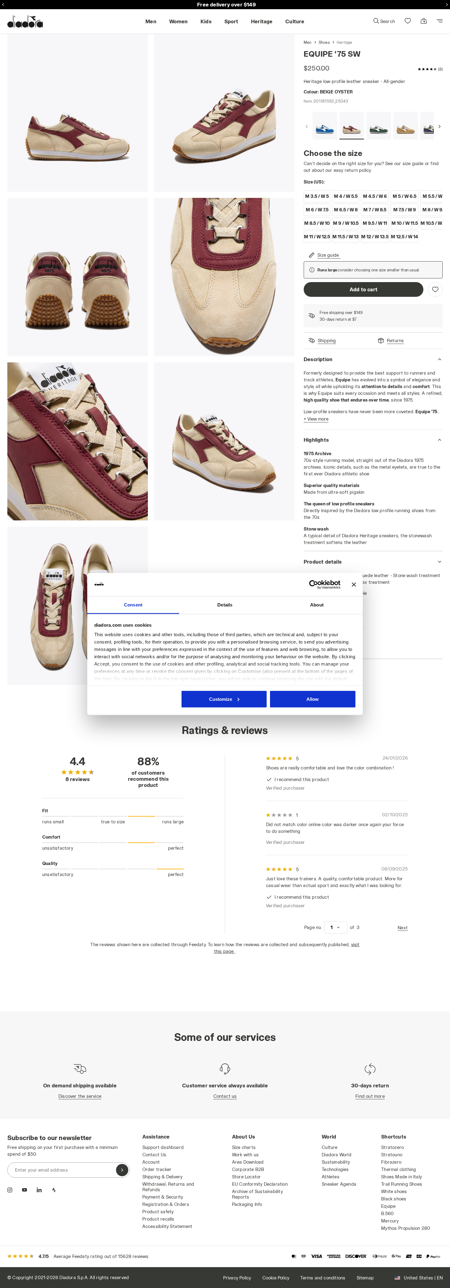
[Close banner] (354, 585)
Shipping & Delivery (162, 1176)
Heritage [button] (262, 21)
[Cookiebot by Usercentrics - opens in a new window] (313, 584)
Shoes (324, 42)
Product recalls (158, 1219)
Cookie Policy (276, 1277)
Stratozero (392, 1147)
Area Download (248, 1162)
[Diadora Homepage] (25, 21)
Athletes (330, 1176)
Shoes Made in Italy (401, 1176)
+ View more (316, 418)
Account (151, 1162)
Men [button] (150, 21)
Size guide (328, 255)
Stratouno (391, 1154)
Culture (329, 1147)
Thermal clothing (398, 1169)
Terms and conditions (322, 1277)
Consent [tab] (133, 604)
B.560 (387, 1213)
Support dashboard (163, 1147)
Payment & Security (162, 1196)
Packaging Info (247, 1204)
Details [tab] (224, 604)
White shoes (394, 1191)
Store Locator (246, 1176)
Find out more (370, 1096)
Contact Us (154, 1154)
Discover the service (79, 1096)
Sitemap (365, 1277)
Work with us (245, 1154)
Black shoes (393, 1198)
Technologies (335, 1169)
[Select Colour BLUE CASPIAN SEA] (432, 125)
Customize (220, 698)
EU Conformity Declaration (260, 1184)
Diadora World (336, 1154)
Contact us (225, 1096)
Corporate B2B (248, 1169)
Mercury (390, 1220)
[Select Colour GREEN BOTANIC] (378, 125)
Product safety (158, 1211)
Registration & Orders (165, 1204)
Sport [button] (231, 21)
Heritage (344, 42)
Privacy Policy (237, 1277)
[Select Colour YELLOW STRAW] (405, 125)
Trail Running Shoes (401, 1184)
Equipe (388, 1206)
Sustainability (336, 1162)
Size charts (244, 1147)
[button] (384, 21)
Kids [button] (206, 21)
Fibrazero (391, 1162)
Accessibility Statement (167, 1226)
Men (308, 42)
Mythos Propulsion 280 (405, 1228)
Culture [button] (294, 21)
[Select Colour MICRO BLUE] (325, 125)
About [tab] (317, 604)
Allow (312, 698)
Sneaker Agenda (339, 1184)
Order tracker (157, 1169)
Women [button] (178, 21)
